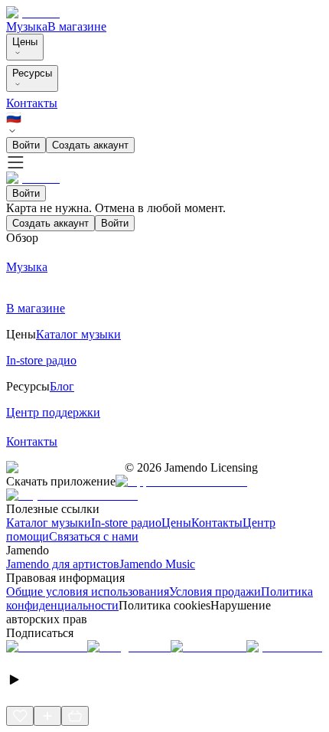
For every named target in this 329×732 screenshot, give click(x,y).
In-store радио (126, 522)
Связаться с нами (93, 536)
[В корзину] (75, 716)
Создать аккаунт (90, 145)
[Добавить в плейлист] (47, 716)
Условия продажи (215, 591)
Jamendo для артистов (62, 563)
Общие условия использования (87, 591)
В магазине (76, 26)
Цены (24, 41)
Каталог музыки (48, 522)
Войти (26, 145)
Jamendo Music (157, 563)
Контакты (31, 102)
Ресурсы (32, 73)
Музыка (26, 26)
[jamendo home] (33, 12)
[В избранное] (20, 716)
